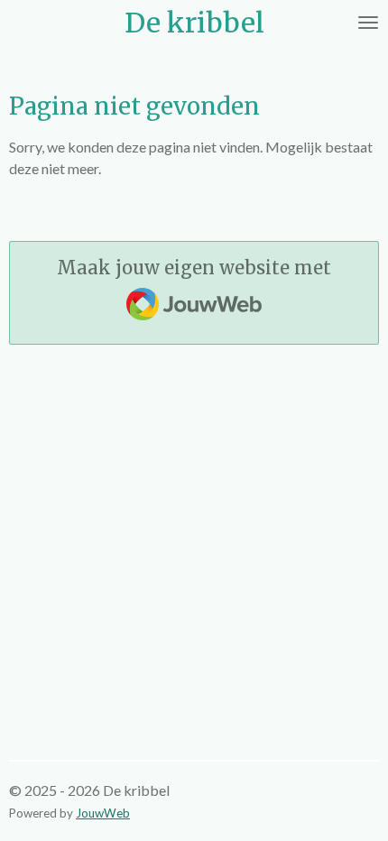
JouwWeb (103, 813)
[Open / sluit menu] (368, 22)
